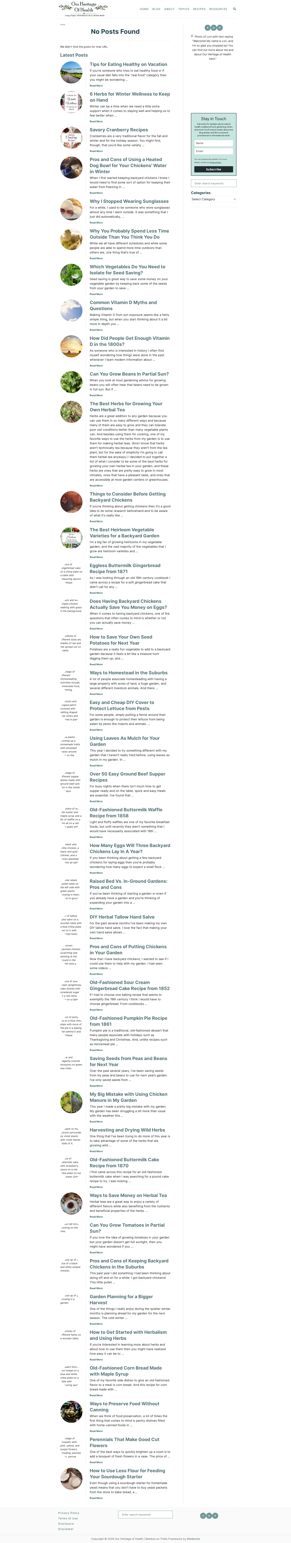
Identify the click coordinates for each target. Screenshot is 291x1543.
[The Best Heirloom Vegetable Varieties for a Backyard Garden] (71, 538)
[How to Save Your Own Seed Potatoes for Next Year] (71, 645)
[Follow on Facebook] (208, 28)
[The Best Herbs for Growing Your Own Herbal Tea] (71, 412)
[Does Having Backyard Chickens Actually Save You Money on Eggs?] (71, 609)
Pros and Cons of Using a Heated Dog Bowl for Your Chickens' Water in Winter (128, 165)
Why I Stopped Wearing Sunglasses (129, 201)
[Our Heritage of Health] (87, 9)
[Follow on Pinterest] (220, 28)
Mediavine (193, 1538)
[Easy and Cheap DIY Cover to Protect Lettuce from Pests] (71, 710)
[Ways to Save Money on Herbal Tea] (71, 1203)
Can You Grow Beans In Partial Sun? (129, 374)
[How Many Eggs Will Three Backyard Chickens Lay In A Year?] (71, 853)
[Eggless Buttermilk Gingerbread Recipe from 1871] (71, 574)
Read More (96, 85)
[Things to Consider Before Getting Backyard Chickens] (71, 502)
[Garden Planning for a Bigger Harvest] (71, 1305)
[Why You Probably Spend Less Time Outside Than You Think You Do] (71, 239)
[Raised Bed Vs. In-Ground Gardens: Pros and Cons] (71, 889)
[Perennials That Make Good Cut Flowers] (71, 1447)
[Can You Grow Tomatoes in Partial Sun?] (71, 1233)
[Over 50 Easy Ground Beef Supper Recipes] (71, 782)
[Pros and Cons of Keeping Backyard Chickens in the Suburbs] (71, 1269)
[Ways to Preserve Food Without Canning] (71, 1412)
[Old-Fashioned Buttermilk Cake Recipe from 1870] (71, 1168)
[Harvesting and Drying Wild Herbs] (71, 1138)
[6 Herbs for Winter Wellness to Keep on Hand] (71, 102)
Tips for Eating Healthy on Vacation (128, 64)
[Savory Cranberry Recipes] (71, 138)
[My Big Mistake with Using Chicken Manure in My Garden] (71, 1102)
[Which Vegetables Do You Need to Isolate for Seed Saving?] (71, 275)
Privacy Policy (215, 162)
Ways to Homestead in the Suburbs (129, 672)
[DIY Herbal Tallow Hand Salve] (71, 925)
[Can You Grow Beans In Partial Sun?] (71, 382)
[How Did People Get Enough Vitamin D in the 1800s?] (71, 346)
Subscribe (213, 169)
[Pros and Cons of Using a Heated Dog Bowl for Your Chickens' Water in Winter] (71, 167)
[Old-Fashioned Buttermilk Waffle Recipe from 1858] (71, 818)
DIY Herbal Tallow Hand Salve (122, 917)
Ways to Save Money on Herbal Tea (128, 1195)
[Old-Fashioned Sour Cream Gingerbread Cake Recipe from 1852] (71, 990)
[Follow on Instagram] (214, 28)
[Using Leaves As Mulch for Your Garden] (71, 746)
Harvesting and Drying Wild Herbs (127, 1130)
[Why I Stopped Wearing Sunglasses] (71, 209)
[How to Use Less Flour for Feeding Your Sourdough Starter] (71, 1479)
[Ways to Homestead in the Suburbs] (71, 681)
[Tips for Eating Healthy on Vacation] (71, 72)
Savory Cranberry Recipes (119, 129)
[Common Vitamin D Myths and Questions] (71, 311)
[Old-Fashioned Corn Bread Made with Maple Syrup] (71, 1376)
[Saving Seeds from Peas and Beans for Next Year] (71, 1066)
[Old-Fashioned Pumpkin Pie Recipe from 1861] (71, 1026)
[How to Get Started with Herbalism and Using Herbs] (71, 1340)
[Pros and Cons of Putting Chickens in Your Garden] (71, 955)
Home (62, 24)
